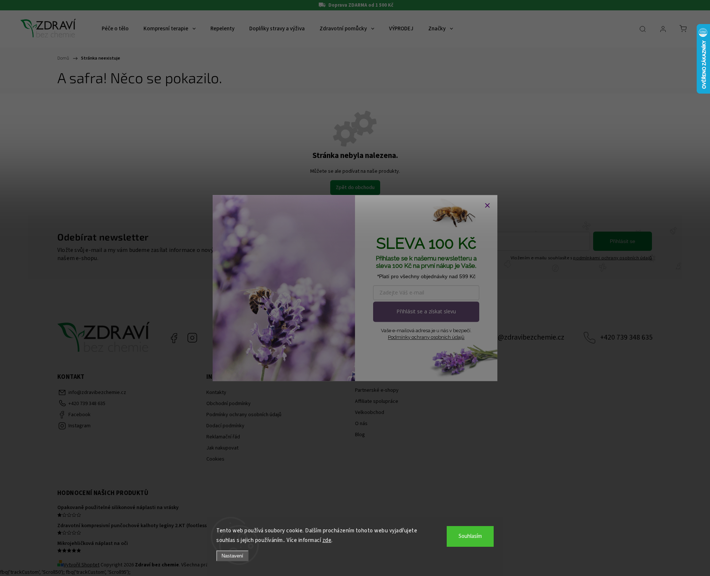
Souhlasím (470, 536)
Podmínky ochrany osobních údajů (426, 337)
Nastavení (232, 556)
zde (327, 540)
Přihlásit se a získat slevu (426, 311)
